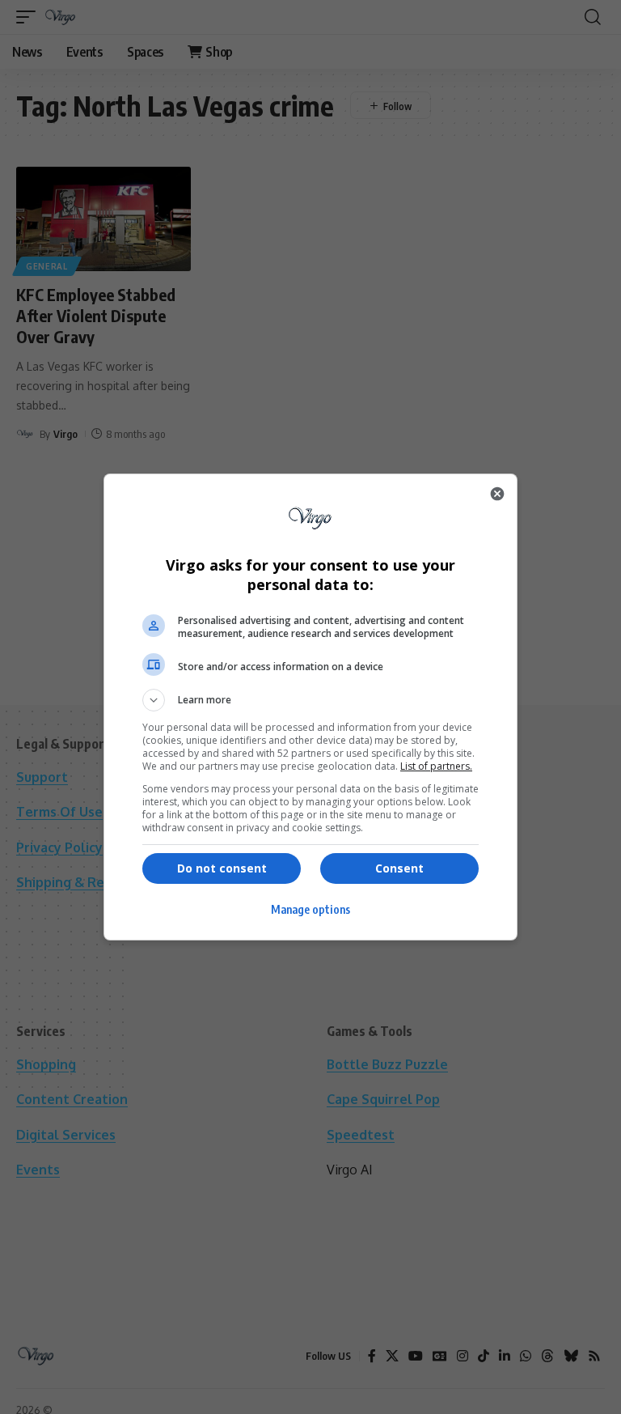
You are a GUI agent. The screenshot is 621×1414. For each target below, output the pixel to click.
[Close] (497, 494)
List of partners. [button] (436, 766)
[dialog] (311, 707)
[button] (310, 700)
